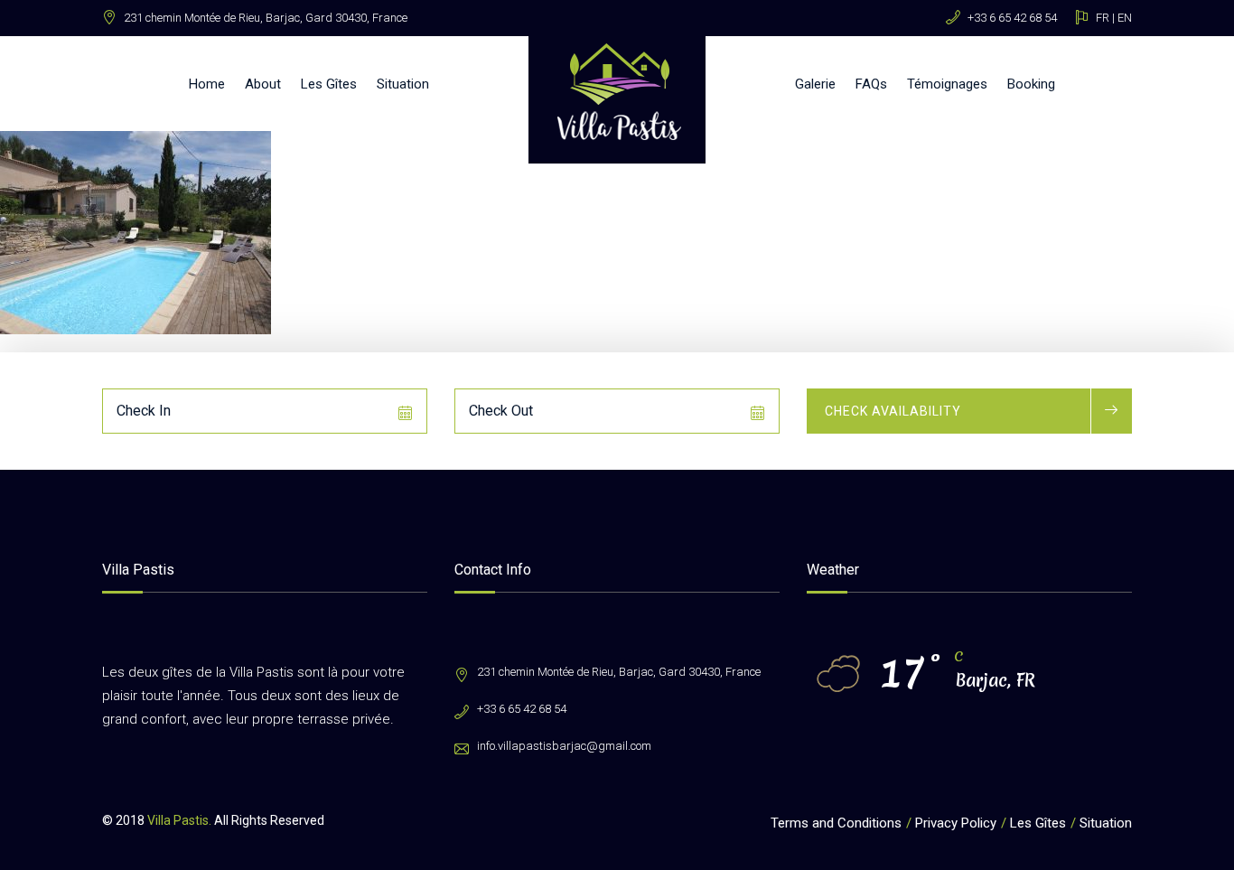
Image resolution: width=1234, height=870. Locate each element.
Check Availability (893, 411)
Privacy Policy (955, 823)
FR (1102, 17)
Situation (403, 84)
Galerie (815, 84)
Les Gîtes (329, 84)
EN (1124, 17)
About (263, 84)
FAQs (871, 84)
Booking (1031, 84)
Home (207, 84)
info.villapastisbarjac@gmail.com (564, 746)
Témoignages (947, 84)
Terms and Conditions (836, 823)
